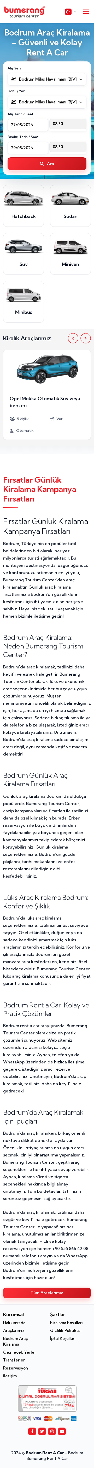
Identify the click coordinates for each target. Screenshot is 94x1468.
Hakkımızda (14, 1322)
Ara (50, 163)
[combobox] (47, 79)
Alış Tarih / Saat (20, 114)
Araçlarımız (14, 1330)
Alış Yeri (14, 68)
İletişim (10, 1375)
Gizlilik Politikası (65, 1330)
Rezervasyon (15, 1368)
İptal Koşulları (62, 1338)
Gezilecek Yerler (19, 1352)
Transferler (14, 1360)
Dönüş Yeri (16, 91)
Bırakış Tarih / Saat (23, 137)
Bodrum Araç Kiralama (15, 1341)
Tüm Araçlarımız (47, 1292)
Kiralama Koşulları (66, 1322)
